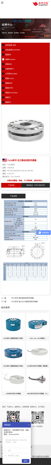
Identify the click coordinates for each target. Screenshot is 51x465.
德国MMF (9, 83)
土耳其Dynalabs (11, 74)
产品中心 (10, 407)
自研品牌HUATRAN (12, 50)
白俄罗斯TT (9, 69)
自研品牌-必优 (10, 45)
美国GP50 (9, 88)
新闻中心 (33, 407)
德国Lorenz (9, 78)
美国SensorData (11, 93)
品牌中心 (18, 407)
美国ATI (8, 102)
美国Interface (10, 59)
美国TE (8, 97)
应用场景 (25, 407)
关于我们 (41, 407)
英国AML (8, 64)
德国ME (8, 55)
